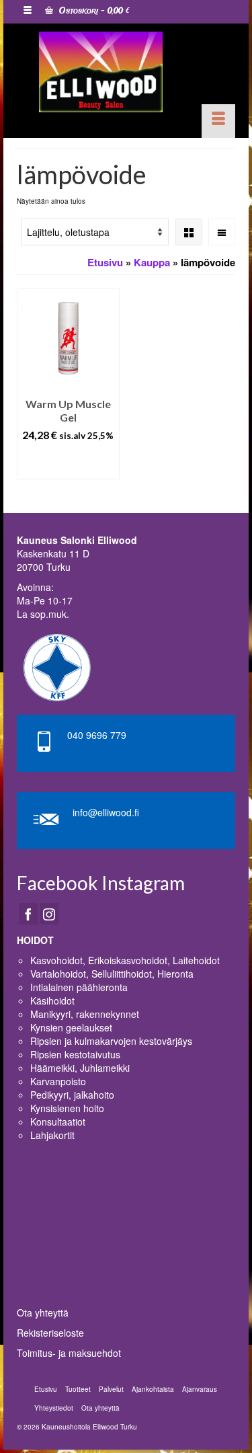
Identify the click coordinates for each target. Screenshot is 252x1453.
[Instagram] (49, 914)
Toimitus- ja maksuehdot (69, 1353)
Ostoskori (93, 11)
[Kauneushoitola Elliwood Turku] (101, 72)
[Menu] (218, 121)
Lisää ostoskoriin (68, 462)
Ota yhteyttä (43, 1312)
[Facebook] (28, 914)
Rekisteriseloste (50, 1332)
